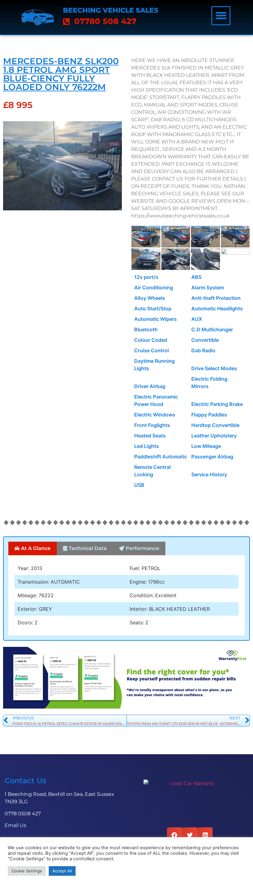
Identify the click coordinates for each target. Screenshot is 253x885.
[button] (220, 15)
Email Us (15, 825)
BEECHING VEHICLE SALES (110, 10)
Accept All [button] (62, 870)
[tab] (32, 548)
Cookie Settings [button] (26, 870)
